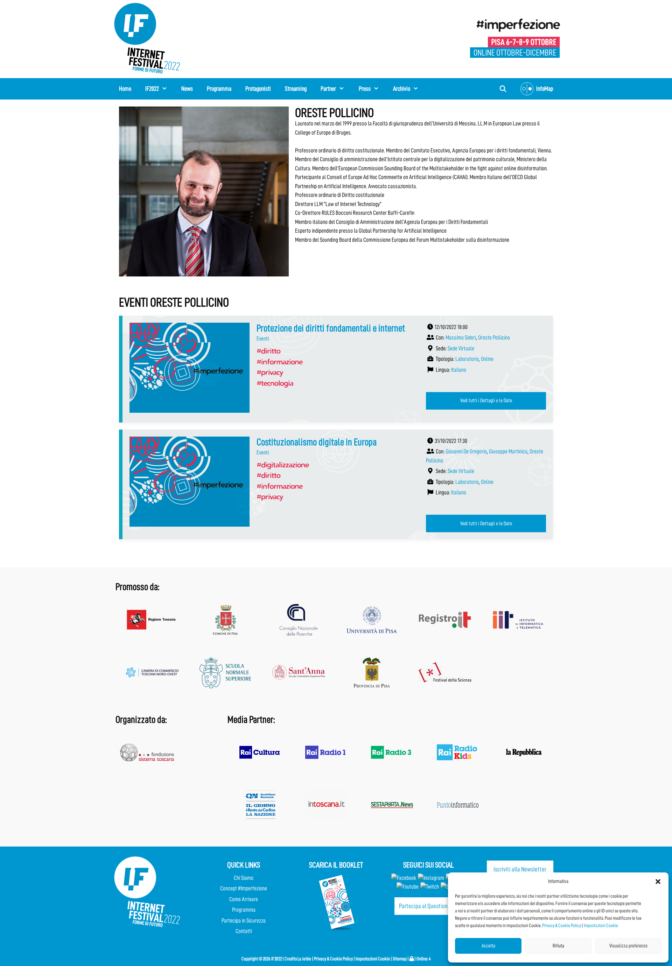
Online (487, 359)
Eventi (263, 339)
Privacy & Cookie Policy (561, 925)
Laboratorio (467, 359)
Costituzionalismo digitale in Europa (317, 442)
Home (125, 88)
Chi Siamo (243, 878)
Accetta (488, 945)
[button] (658, 881)
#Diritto (268, 350)
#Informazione (279, 361)
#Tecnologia (275, 383)
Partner (328, 88)
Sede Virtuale (461, 348)
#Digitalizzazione (283, 464)
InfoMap (544, 88)
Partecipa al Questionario (427, 906)
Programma (219, 88)
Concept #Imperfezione (243, 888)
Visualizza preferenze (628, 945)
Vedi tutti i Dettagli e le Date (486, 400)
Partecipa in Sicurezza (244, 921)
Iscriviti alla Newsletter (519, 869)
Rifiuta (558, 945)
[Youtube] (408, 887)
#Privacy (270, 372)
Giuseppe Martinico (508, 451)
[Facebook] (403, 878)
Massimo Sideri (461, 338)
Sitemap (400, 958)
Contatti (244, 931)
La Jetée (304, 958)
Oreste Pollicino (494, 338)
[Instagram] (431, 878)
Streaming (296, 88)
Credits (291, 958)
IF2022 (152, 88)
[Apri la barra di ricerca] (503, 89)
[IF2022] (147, 38)
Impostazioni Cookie (601, 925)
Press (365, 88)
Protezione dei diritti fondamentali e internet (331, 328)
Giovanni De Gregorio (466, 451)
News (187, 88)
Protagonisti (258, 88)
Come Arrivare (243, 899)
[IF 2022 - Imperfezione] (515, 38)
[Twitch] (429, 887)
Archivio (401, 88)
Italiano (458, 370)
